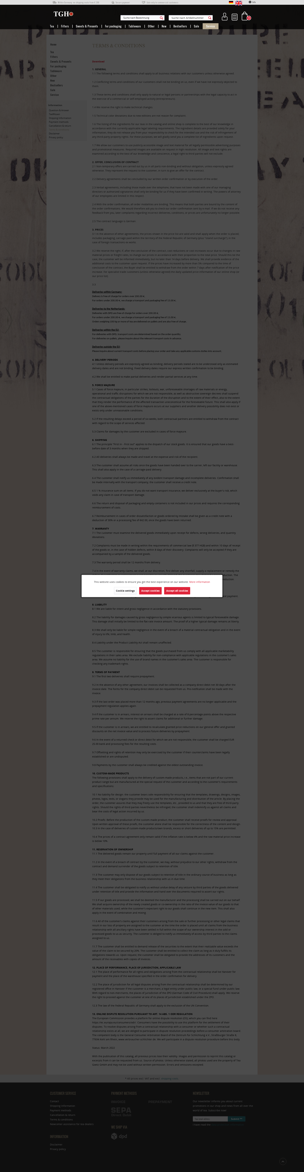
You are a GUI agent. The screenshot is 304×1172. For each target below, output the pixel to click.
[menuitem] (160, 17)
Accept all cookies (177, 590)
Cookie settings (125, 590)
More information (199, 582)
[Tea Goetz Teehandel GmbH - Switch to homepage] (63, 14)
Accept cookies (150, 590)
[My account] (224, 16)
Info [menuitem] (254, 2)
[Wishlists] (235, 16)
